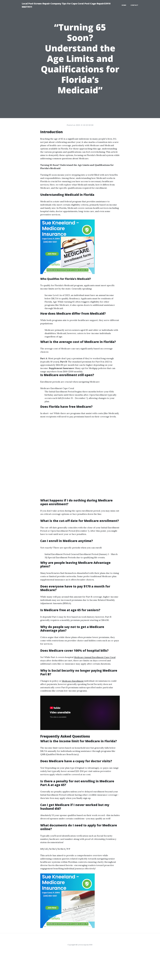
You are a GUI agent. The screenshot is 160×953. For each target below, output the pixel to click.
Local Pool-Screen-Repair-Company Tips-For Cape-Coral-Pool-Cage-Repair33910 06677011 (66, 5)
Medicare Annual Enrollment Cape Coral (94, 657)
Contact (134, 5)
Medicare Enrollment (73, 680)
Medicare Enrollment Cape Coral (57, 388)
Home (124, 5)
